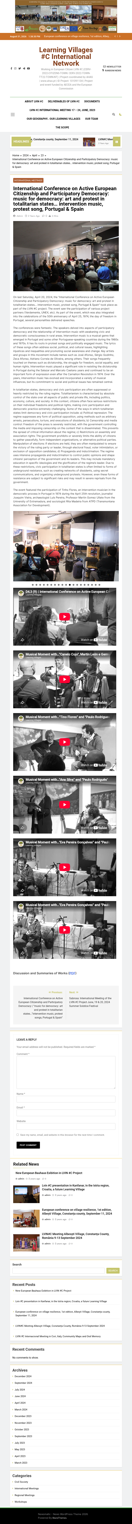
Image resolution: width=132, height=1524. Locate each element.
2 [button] (36, 585)
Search (17, 1264)
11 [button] (70, 585)
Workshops (21, 1501)
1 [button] (33, 585)
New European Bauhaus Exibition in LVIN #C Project (49, 1173)
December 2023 (23, 1416)
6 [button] (51, 585)
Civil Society (21, 1481)
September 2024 (23, 1383)
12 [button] (73, 585)
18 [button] (96, 585)
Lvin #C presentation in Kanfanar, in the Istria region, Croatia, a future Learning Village (61, 1301)
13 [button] (77, 585)
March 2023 (21, 1462)
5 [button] (47, 585)
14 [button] (81, 585)
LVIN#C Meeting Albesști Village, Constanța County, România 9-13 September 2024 (77, 36)
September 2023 (23, 1436)
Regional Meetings (25, 1495)
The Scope (62, 127)
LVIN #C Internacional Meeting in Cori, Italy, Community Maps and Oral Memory (58, 1336)
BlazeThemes (59, 1517)
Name (21, 1093)
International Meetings (28, 180)
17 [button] (92, 585)
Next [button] (114, 545)
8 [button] (59, 585)
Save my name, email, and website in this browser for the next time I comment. (62, 1134)
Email (21, 1107)
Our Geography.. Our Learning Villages (53, 118)
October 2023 (22, 1429)
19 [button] (99, 585)
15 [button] (84, 585)
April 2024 (20, 1402)
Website (21, 1121)
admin (20, 216)
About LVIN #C (34, 101)
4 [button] (44, 585)
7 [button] (55, 585)
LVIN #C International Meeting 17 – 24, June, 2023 (62, 110)
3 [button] (40, 585)
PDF (72, 973)
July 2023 (20, 1442)
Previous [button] (17, 545)
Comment (23, 1054)
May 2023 (20, 1449)
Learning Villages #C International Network (66, 56)
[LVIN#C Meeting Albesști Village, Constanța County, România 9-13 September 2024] (60, 144)
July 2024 (20, 1389)
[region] (66, 546)
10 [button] (66, 585)
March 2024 (21, 1409)
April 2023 (20, 1456)
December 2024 (23, 1376)
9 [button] (62, 585)
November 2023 (23, 1423)
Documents (92, 101)
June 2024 (20, 1396)
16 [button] (88, 585)
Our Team (91, 118)
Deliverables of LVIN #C (64, 101)
